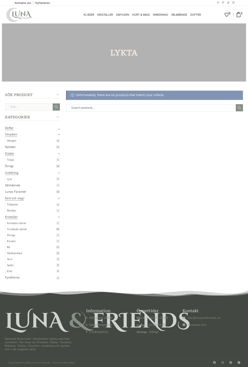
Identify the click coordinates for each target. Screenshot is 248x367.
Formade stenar (16, 223)
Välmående (179, 14)
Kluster (11, 241)
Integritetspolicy (100, 325)
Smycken (122, 14)
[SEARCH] (239, 107)
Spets (10, 265)
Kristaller (105, 14)
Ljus (9, 179)
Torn (9, 259)
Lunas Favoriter (15, 191)
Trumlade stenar (17, 229)
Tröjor (11, 160)
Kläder (89, 14)
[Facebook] (218, 2)
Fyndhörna (12, 277)
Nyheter (10, 147)
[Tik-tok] (228, 2)
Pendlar (11, 210)
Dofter (195, 14)
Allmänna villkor (101, 317)
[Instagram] (233, 2)
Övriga (11, 235)
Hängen (11, 140)
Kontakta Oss (197, 324)
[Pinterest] (223, 2)
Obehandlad (14, 253)
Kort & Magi (141, 14)
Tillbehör (12, 204)
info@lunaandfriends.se (204, 317)
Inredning (160, 14)
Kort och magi (14, 198)
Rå (8, 247)
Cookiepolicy (98, 331)
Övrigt (9, 166)
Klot (9, 271)
